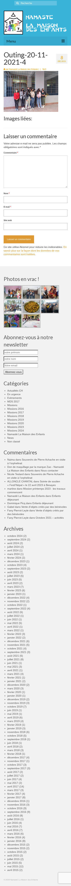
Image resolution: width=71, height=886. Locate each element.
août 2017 (13, 772)
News (10, 437)
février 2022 (14, 633)
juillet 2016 (13, 819)
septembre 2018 (16, 739)
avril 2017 (13, 786)
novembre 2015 (16, 848)
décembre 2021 (16, 641)
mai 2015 (12, 866)
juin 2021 (12, 663)
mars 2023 (13, 586)
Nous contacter (49, 470)
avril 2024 (13, 550)
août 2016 (13, 815)
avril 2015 (13, 870)
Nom (6, 193)
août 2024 (13, 543)
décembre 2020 (16, 684)
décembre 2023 (16, 561)
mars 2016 (13, 833)
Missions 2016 (15, 408)
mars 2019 (13, 721)
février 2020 (14, 692)
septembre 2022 (16, 608)
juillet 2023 (13, 575)
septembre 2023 (16, 568)
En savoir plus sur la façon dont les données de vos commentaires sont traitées (35, 251)
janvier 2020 (14, 695)
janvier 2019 (14, 728)
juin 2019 (12, 710)
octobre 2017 (15, 764)
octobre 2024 (15, 535)
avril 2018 (13, 746)
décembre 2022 (16, 597)
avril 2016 (13, 830)
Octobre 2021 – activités (50, 517)
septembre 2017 (16, 768)
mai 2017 (12, 782)
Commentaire (11, 153)
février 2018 (14, 753)
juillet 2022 (13, 615)
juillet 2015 (13, 859)
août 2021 (13, 655)
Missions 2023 (15, 426)
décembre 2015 (16, 844)
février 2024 (14, 557)
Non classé (13, 441)
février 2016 (14, 837)
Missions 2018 (15, 416)
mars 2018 (13, 750)
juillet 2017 (13, 775)
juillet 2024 (13, 546)
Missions (12, 405)
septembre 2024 (16, 539)
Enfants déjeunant (42, 503)
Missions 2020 (15, 423)
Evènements (14, 397)
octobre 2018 (15, 735)
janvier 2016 (14, 841)
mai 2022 (12, 623)
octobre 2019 (15, 706)
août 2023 (13, 572)
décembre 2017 (16, 757)
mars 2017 (13, 790)
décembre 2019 (16, 699)
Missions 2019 (15, 419)
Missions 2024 (15, 430)
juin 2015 (12, 862)
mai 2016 (12, 826)
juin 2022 (12, 619)
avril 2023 (13, 583)
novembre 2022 (16, 601)
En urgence (14, 394)
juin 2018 (12, 742)
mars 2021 (13, 673)
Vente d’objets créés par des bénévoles (44, 506)
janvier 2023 (14, 594)
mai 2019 (12, 713)
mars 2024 (13, 554)
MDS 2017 (13, 401)
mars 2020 (13, 688)
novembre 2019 (16, 702)
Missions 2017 (15, 412)
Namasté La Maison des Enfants (23, 69)
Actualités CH (15, 390)
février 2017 (14, 793)
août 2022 (13, 612)
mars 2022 (13, 630)
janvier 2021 (14, 681)
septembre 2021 (16, 652)
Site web (8, 220)
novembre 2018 (16, 732)
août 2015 (13, 855)
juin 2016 (12, 822)
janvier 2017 (14, 797)
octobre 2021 (15, 648)
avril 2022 (13, 626)
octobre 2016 (15, 808)
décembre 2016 (16, 801)
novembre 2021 (16, 644)
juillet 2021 (13, 659)
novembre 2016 (16, 804)
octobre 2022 (15, 604)
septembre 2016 (16, 811)
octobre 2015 (15, 851)
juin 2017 (12, 779)
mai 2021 (12, 666)
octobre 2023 (15, 564)
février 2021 (14, 677)
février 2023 (14, 590)
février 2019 (14, 724)
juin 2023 (12, 579)
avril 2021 (13, 670)
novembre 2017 (16, 761)
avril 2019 (13, 717)
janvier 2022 (14, 637)
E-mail (7, 207)
